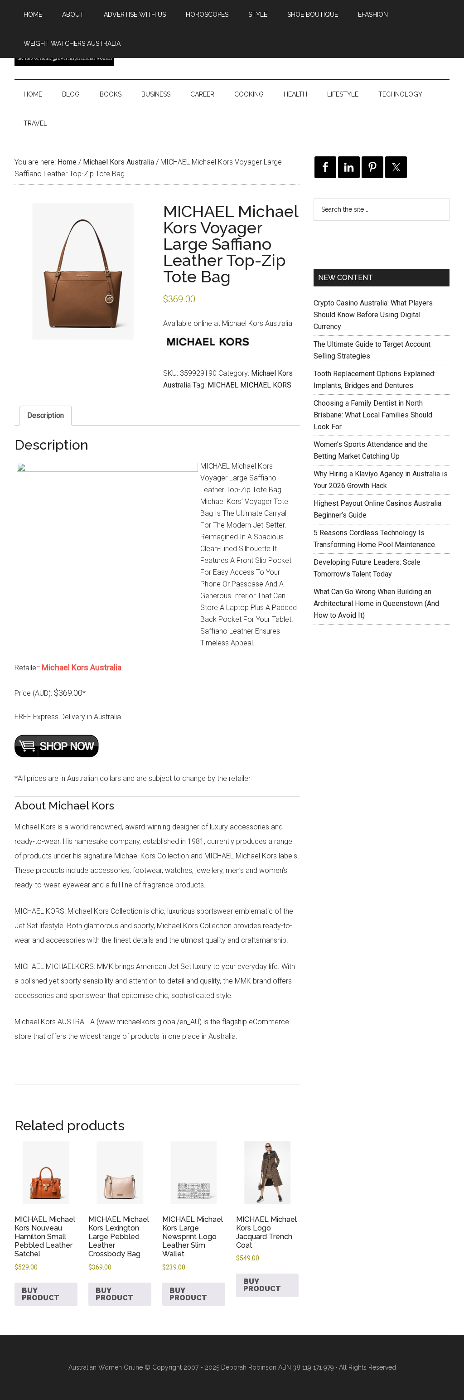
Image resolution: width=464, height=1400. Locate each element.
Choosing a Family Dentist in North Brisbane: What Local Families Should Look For (373, 415)
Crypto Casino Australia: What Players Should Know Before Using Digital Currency (373, 315)
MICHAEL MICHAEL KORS (249, 385)
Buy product (40, 1294)
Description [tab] (45, 415)
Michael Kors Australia (118, 162)
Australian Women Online (105, 1367)
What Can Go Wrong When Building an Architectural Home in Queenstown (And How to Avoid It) (376, 603)
